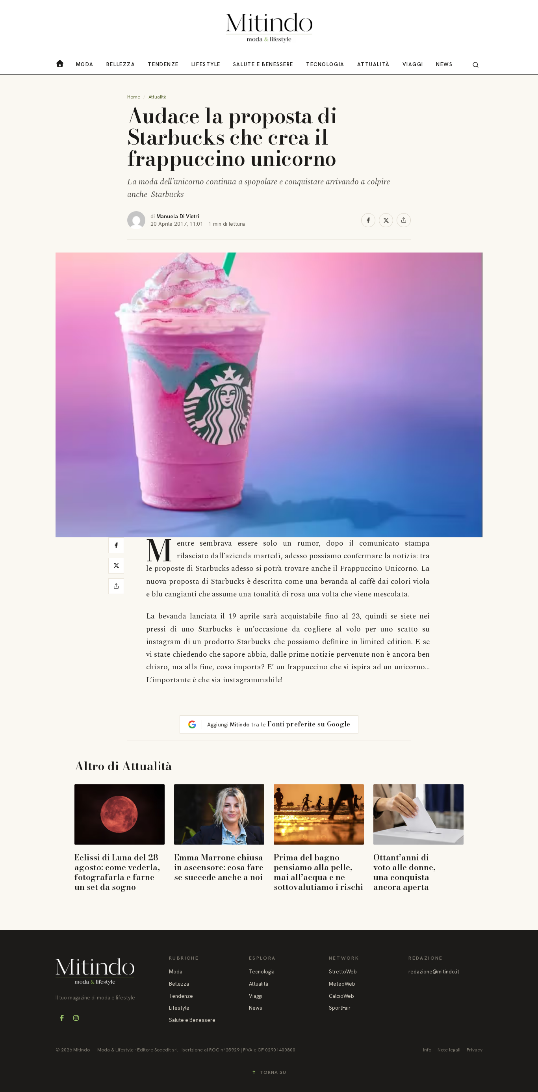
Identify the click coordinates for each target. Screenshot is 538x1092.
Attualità (373, 64)
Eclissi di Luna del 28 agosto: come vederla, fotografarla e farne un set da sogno (117, 872)
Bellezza (120, 64)
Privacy (474, 1050)
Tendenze (163, 64)
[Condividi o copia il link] (404, 220)
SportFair (340, 1008)
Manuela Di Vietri (177, 216)
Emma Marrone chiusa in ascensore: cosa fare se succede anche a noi (218, 867)
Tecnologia (325, 64)
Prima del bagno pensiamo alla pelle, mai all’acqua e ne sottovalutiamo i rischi (318, 872)
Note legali (449, 1050)
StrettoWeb (343, 971)
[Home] (269, 28)
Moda (85, 64)
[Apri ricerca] (475, 64)
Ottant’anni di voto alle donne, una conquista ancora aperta (404, 872)
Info (427, 1050)
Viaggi (413, 64)
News (444, 64)
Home (133, 97)
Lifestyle (206, 64)
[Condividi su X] (386, 220)
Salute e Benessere (263, 64)
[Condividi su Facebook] (368, 220)
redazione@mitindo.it (433, 971)
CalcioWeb (341, 996)
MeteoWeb (342, 984)
